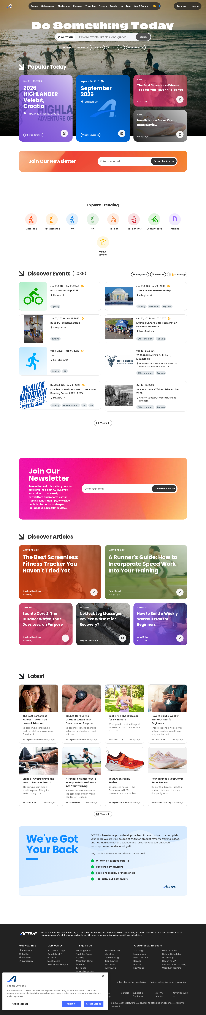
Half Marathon (112, 950)
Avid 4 (111, 47)
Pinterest (26, 957)
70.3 (134, 222)
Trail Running (111, 961)
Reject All (71, 1003)
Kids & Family (141, 6)
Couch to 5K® (55, 954)
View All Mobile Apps (58, 964)
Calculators (47, 6)
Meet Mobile (54, 961)
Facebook (27, 950)
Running (77, 6)
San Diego (138, 950)
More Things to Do (85, 971)
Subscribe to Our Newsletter (131, 982)
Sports (113, 6)
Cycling (80, 957)
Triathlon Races (84, 954)
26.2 (31, 222)
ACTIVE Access (159, 994)
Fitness (103, 6)
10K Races (81, 967)
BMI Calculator (169, 950)
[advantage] (154, 6)
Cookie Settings (20, 1003)
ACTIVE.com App (56, 950)
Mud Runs (110, 964)
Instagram (27, 961)
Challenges (64, 6)
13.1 (51, 222)
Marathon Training (171, 967)
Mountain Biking (136, 47)
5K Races (81, 964)
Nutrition (126, 6)
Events (34, 6)
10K (121, 47)
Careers (125, 992)
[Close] (103, 975)
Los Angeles (139, 954)
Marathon (110, 954)
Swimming (110, 967)
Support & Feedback (138, 994)
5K (92, 222)
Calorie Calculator (171, 954)
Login (195, 6)
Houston (137, 964)
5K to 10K (52, 957)
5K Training (168, 957)
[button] (103, 37)
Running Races (84, 950)
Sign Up (181, 6)
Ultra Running (112, 957)
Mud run (99, 47)
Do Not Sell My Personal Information (168, 982)
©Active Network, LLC (125, 1002)
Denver (137, 961)
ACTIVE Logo (25, 932)
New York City (140, 957)
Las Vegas (138, 967)
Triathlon (90, 6)
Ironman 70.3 (83, 47)
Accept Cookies (93, 1003)
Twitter (25, 954)
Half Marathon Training (174, 964)
